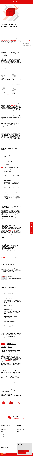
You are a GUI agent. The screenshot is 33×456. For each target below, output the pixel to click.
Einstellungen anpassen (22, 453)
